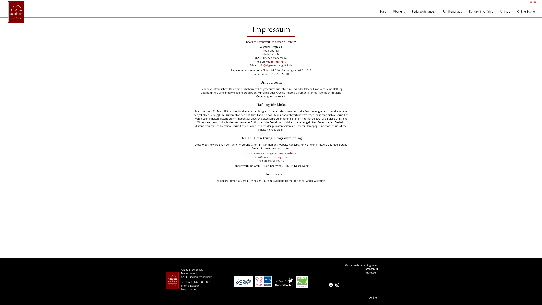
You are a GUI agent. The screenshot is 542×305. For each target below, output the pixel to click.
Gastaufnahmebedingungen (361, 265)
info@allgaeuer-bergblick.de (275, 65)
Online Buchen (526, 11)
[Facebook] (331, 285)
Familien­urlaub (452, 11)
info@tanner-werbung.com (271, 157)
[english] (535, 2)
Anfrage (505, 11)
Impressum (371, 272)
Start (383, 11)
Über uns (399, 11)
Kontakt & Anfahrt (481, 11)
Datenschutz (371, 269)
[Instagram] (337, 285)
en (376, 297)
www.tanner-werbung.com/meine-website (271, 153)
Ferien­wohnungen (424, 11)
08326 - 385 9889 (276, 61)
